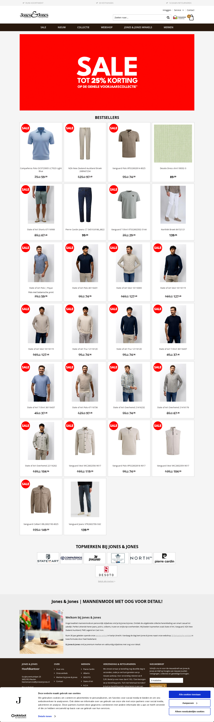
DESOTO (87, 677)
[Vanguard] (95, 558)
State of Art (88, 681)
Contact (190, 10)
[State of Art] (48, 558)
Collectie (83, 27)
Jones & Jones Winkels (138, 27)
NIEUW (62, 27)
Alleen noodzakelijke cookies (189, 711)
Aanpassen (188, 703)
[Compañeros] (71, 558)
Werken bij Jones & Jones (66, 677)
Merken (168, 27)
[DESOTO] (106, 571)
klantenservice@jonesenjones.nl (36, 682)
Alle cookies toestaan (190, 694)
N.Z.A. (85, 685)
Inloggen (167, 10)
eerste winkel (101, 635)
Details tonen (45, 716)
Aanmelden (156, 686)
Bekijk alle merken (106, 581)
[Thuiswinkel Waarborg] (178, 17)
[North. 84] (141, 558)
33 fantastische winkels (181, 635)
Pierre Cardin (88, 669)
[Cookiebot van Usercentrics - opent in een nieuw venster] (19, 716)
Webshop (107, 27)
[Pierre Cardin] (164, 558)
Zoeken (168, 17)
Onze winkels (62, 673)
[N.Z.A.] (118, 558)
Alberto (86, 673)
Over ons (60, 669)
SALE (43, 27)
